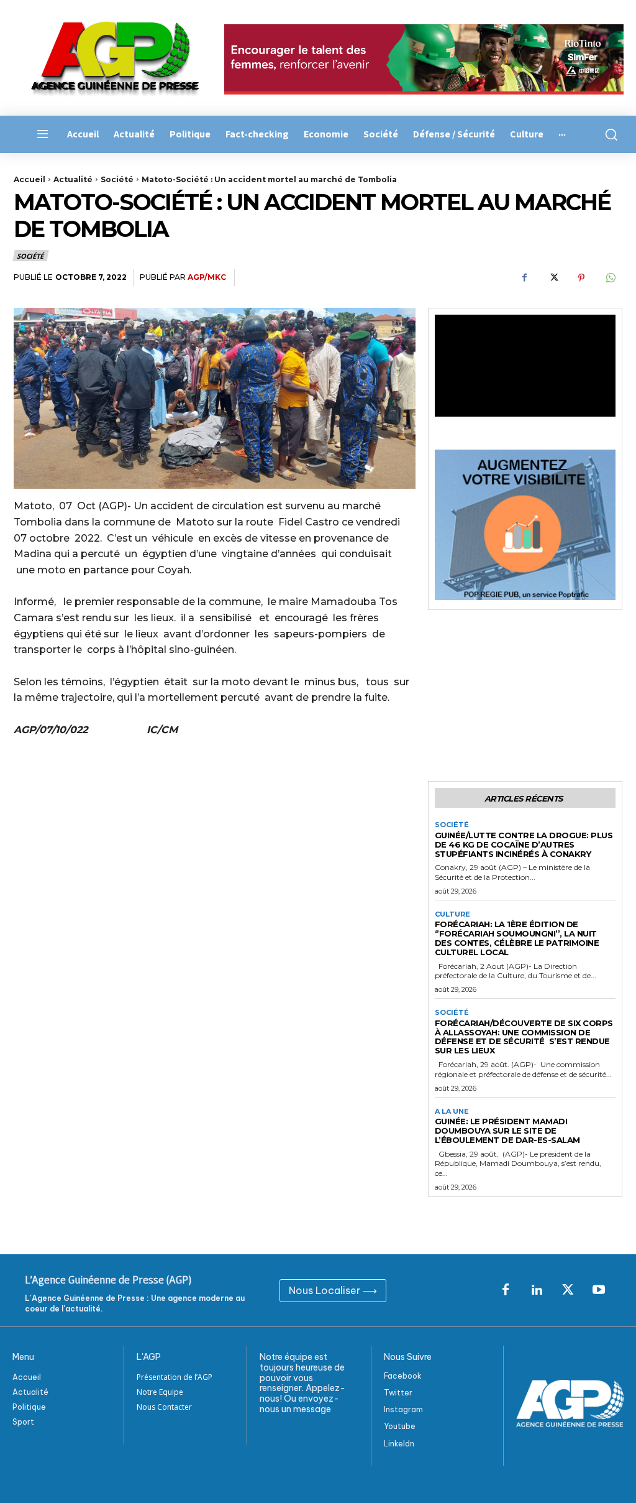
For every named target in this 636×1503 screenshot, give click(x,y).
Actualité (73, 179)
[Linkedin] (536, 1290)
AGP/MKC (207, 277)
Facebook (403, 1375)
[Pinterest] (581, 278)
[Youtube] (598, 1290)
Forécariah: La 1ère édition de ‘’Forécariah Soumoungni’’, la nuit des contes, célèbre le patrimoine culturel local (517, 938)
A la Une (452, 1112)
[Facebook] (524, 278)
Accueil (29, 179)
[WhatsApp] (609, 278)
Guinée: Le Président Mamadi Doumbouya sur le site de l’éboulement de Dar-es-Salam (507, 1130)
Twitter (398, 1392)
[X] (552, 278)
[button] (610, 134)
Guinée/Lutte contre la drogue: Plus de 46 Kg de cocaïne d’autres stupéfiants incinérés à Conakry (524, 844)
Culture (452, 914)
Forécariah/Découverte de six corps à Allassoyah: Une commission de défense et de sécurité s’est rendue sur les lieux (524, 1037)
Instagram (403, 1409)
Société (117, 179)
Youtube (400, 1426)
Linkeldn (399, 1443)
